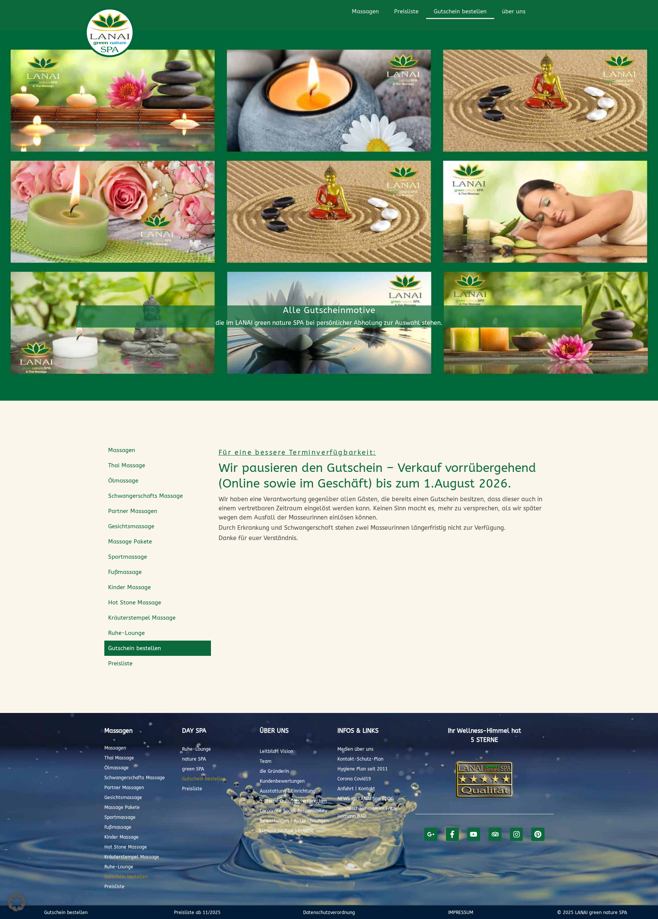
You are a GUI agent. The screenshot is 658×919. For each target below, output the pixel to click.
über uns (513, 11)
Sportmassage (127, 556)
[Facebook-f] (452, 834)
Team (266, 761)
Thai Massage (126, 465)
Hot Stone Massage (134, 602)
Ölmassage (123, 480)
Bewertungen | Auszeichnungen (294, 820)
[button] (17, 902)
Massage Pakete (130, 541)
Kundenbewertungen (282, 781)
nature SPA (194, 759)
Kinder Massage (129, 587)
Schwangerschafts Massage (145, 495)
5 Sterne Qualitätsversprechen (293, 801)
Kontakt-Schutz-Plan (360, 759)
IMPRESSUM (460, 912)
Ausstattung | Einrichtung (287, 791)
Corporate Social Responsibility (293, 811)
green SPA (193, 769)
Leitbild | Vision (276, 751)
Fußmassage (125, 572)
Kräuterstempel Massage (142, 617)
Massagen (365, 11)
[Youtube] (473, 834)
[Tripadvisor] (495, 834)
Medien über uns (355, 749)
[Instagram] (516, 834)
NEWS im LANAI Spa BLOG (365, 798)
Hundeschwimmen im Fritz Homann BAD (366, 812)
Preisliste (406, 11)
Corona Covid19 (354, 779)
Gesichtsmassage (131, 526)
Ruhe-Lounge (126, 633)
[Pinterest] (537, 834)
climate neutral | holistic (287, 830)
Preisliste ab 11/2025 (197, 912)
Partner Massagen (132, 511)
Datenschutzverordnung (329, 912)
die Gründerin (274, 771)
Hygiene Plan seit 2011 (362, 769)
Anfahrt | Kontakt (356, 788)
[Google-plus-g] (430, 834)
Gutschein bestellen (460, 11)
